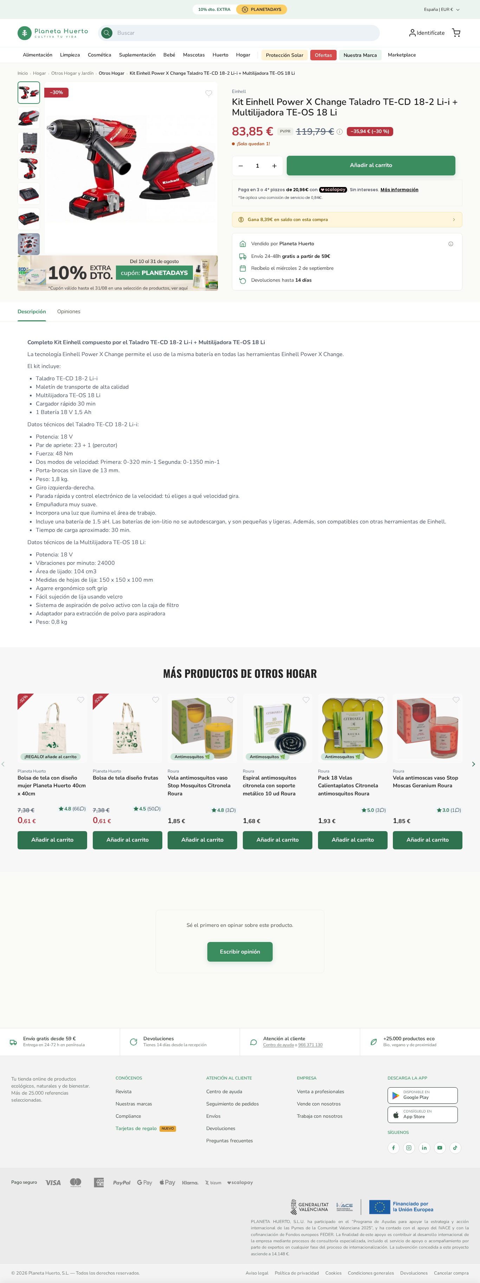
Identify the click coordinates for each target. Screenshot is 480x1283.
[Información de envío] (451, 244)
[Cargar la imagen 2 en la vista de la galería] (29, 118)
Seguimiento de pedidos (232, 1104)
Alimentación (37, 55)
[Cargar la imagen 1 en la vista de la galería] (29, 92)
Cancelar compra (451, 1273)
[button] (456, 33)
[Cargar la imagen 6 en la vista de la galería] (29, 219)
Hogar (243, 55)
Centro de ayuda (278, 1045)
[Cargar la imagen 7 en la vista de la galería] (29, 244)
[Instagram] (409, 1148)
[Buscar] (107, 33)
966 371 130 (310, 1045)
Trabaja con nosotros (320, 1116)
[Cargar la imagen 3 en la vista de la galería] (29, 143)
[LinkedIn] (424, 1148)
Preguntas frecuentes (229, 1140)
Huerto (220, 55)
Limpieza (70, 55)
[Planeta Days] (118, 273)
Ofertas (323, 55)
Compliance (128, 1116)
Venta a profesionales (320, 1091)
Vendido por (282, 243)
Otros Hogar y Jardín (72, 73)
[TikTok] (455, 1148)
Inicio (23, 73)
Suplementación (137, 55)
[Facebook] (394, 1148)
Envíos (213, 1116)
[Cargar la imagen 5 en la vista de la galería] (29, 193)
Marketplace (402, 55)
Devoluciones (220, 1128)
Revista (123, 1091)
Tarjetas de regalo (145, 1128)
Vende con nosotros (319, 1104)
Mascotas (194, 55)
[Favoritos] (208, 93)
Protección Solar (284, 55)
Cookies (333, 1273)
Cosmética (99, 55)
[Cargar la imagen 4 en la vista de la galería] (29, 168)
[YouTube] (440, 1148)
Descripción (32, 311)
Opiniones (68, 311)
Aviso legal (257, 1273)
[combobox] (239, 33)
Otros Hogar (111, 73)
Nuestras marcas (134, 1104)
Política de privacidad (297, 1273)
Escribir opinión (240, 952)
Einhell (239, 91)
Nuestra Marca (360, 55)
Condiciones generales (371, 1273)
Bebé (169, 55)
